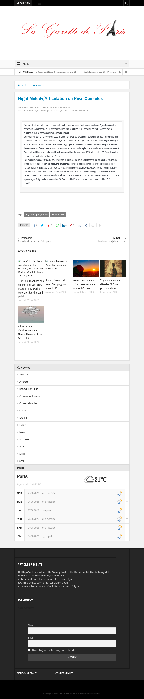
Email (30, 637)
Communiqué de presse (48, 110)
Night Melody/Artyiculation (37, 214)
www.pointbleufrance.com (89, 693)
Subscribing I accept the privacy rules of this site (53, 650)
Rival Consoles (58, 214)
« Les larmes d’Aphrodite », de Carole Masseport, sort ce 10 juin (31, 332)
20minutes (24, 374)
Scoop (22, 454)
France (22, 425)
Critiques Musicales (28, 403)
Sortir (21, 461)
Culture (64, 110)
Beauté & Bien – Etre (28, 389)
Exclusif (23, 418)
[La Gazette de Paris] (72, 31)
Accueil (22, 85)
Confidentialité (64, 673)
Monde (22, 432)
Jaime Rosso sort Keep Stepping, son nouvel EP (43, 72)
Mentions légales (27, 673)
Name (30, 625)
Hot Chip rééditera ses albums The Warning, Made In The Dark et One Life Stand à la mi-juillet (31, 288)
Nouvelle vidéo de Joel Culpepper (34, 239)
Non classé (24, 439)
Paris (21, 446)
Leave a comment (80, 110)
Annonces (38, 85)
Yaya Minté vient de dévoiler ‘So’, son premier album (111, 284)
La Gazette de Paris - (68, 693)
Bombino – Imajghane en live (112, 239)
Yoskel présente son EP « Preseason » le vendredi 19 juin (100, 72)
